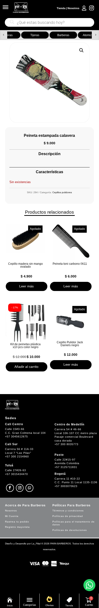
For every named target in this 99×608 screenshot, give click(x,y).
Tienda (61, 8)
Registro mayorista (17, 527)
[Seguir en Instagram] (20, 488)
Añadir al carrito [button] (26, 367)
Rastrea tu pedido (17, 521)
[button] (3, 35)
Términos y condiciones (68, 510)
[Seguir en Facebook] (10, 488)
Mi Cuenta (12, 516)
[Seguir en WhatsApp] (29, 488)
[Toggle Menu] (5, 7)
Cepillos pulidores (62, 192)
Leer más (26, 286)
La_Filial (36, 543)
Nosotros (73, 8)
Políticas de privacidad (67, 516)
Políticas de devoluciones (69, 530)
